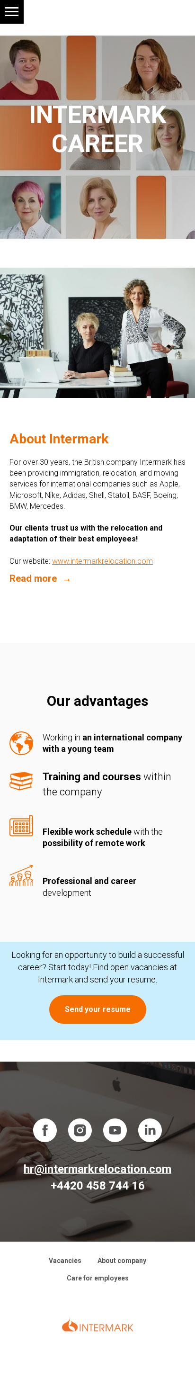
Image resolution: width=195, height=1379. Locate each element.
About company (122, 1260)
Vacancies (65, 1260)
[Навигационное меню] (11, 12)
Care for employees (98, 1278)
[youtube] (115, 1130)
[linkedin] (150, 1130)
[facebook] (45, 1130)
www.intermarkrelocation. (94, 561)
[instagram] (80, 1130)
